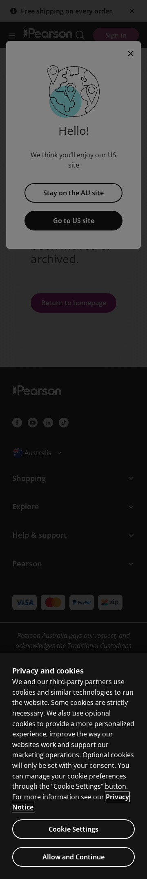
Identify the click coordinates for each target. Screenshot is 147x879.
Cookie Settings (73, 829)
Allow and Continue (73, 856)
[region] (73, 766)
